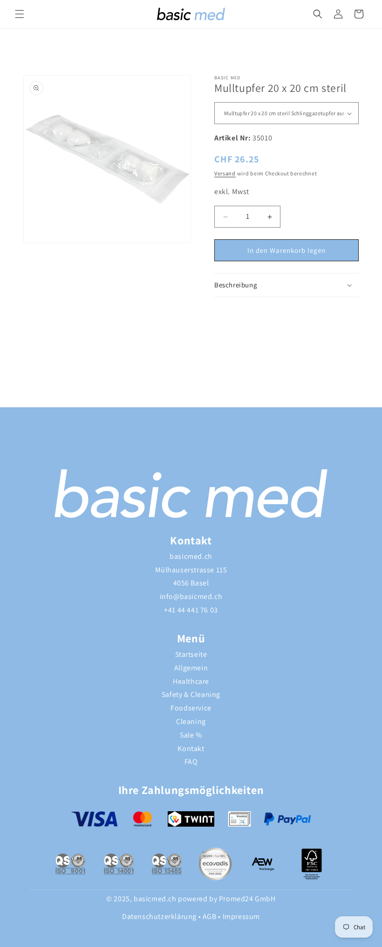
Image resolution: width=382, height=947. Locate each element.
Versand (225, 173)
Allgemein (191, 668)
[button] (19, 14)
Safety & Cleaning (191, 694)
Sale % (191, 735)
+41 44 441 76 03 (191, 610)
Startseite (191, 654)
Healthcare (191, 681)
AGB (210, 916)
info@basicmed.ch (191, 596)
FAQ (191, 761)
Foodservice (191, 708)
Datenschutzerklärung (159, 916)
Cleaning (191, 721)
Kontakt (190, 748)
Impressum (241, 916)
